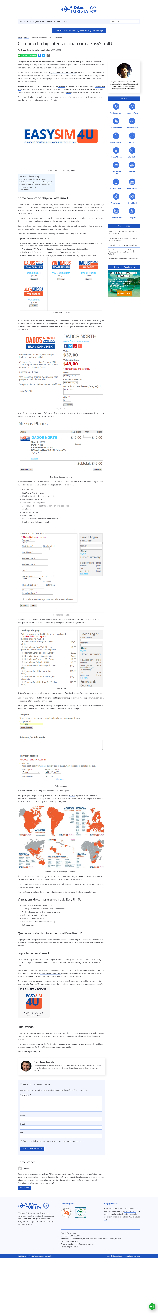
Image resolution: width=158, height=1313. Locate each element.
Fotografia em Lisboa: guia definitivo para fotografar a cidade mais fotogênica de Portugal (122, 252)
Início (20, 37)
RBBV (41, 698)
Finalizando (24, 190)
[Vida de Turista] (79, 9)
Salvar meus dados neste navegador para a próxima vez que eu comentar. (52, 1141)
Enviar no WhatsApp (29, 55)
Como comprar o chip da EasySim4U (33, 179)
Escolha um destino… (57, 21)
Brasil (68, 92)
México (72, 795)
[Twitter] (43, 55)
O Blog (22, 21)
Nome (23, 1115)
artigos (26, 37)
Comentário (25, 1095)
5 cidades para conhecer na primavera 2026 (123, 259)
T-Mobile (61, 86)
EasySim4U (62, 68)
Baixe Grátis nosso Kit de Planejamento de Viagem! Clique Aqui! (79, 30)
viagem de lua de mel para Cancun (62, 72)
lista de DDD (127, 1217)
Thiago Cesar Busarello (30, 50)
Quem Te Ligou (130, 1211)
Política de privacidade (70, 1247)
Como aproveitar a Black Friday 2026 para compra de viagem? (122, 239)
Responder (24, 1188)
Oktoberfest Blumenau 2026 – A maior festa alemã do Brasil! (123, 232)
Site (21, 1132)
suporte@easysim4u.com (50, 973)
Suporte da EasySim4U (28, 187)
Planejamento (37, 21)
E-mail (23, 1124)
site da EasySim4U (70, 218)
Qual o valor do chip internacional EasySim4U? (37, 184)
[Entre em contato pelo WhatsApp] (152, 1306)
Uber (88, 78)
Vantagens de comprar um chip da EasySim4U (36, 182)
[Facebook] (39, 55)
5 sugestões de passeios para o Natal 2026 (122, 245)
